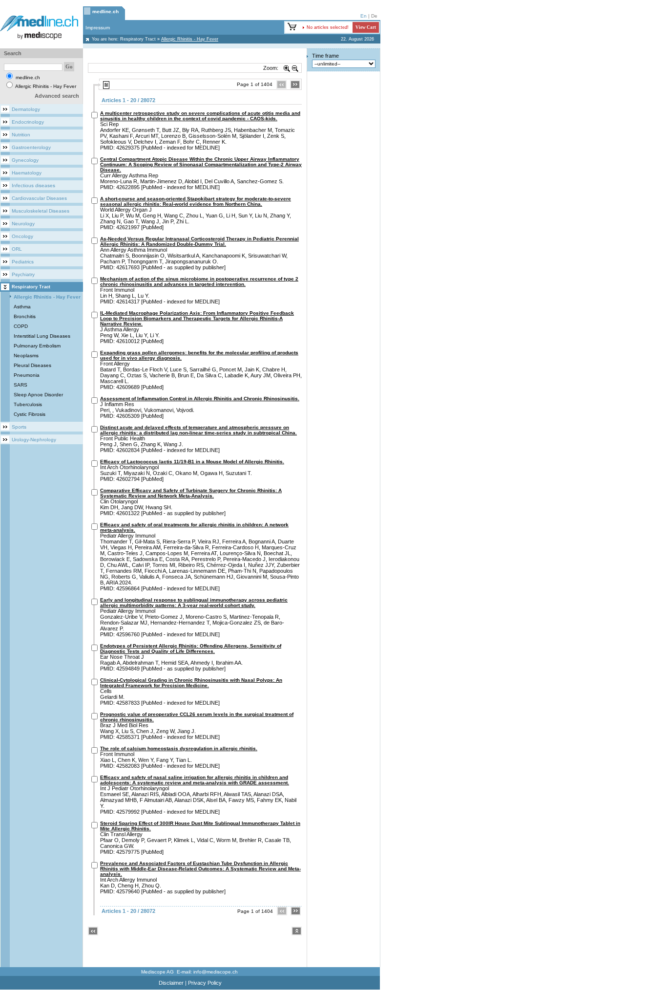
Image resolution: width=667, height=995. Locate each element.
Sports (19, 427)
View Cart (365, 27)
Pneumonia (27, 375)
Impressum (97, 27)
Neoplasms (26, 355)
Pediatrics (23, 261)
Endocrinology (28, 122)
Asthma (22, 306)
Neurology (23, 223)
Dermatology (26, 109)
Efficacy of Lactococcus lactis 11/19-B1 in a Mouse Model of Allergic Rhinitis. (192, 461)
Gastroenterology (31, 147)
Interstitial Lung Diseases (42, 336)
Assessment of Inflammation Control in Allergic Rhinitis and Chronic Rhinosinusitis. (199, 398)
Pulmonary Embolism (37, 345)
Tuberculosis (28, 404)
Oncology (22, 236)
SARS (20, 385)
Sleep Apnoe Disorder (38, 394)
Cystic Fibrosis (29, 414)
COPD (21, 326)
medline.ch (105, 11)
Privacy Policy (205, 983)
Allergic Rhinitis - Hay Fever (47, 297)
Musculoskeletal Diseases (40, 211)
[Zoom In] (287, 68)
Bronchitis (25, 316)
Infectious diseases (33, 185)
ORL (17, 249)
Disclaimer (171, 983)
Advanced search (57, 96)
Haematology (27, 172)
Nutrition (21, 134)
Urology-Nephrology (34, 439)
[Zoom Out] (295, 68)
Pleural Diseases (32, 365)
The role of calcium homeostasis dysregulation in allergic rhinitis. (178, 748)
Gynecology (25, 160)
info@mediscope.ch (215, 971)
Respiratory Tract (138, 39)
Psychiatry (23, 274)
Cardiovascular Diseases (39, 198)
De (374, 16)
